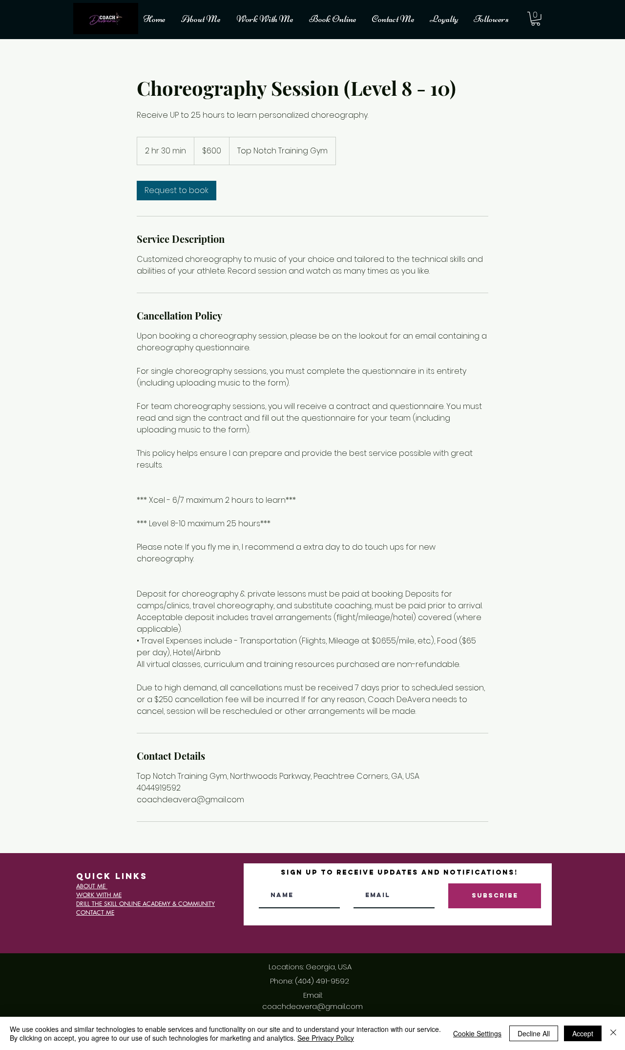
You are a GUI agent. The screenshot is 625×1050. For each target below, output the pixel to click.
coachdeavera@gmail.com (312, 1006)
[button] (535, 19)
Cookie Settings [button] (477, 1033)
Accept (582, 1033)
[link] (176, 190)
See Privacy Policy (325, 1038)
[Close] (613, 1033)
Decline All (534, 1033)
